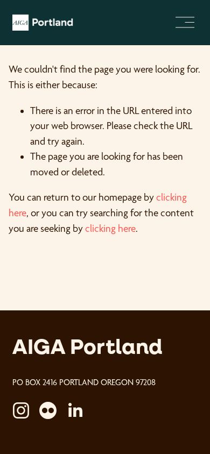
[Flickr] (48, 410)
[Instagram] (21, 410)
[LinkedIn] (74, 410)
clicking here (110, 228)
